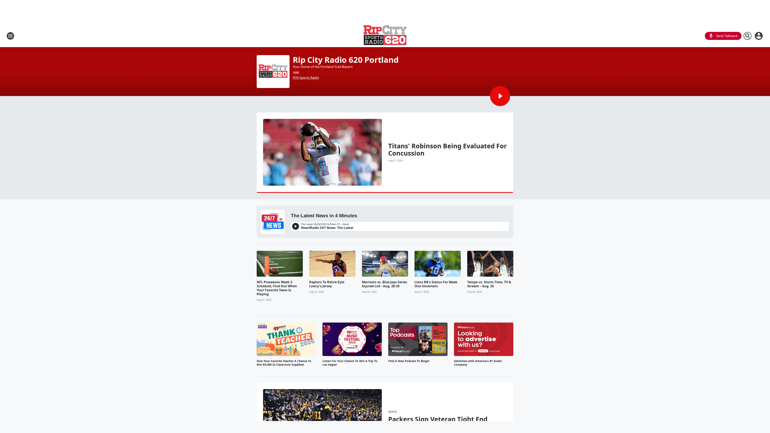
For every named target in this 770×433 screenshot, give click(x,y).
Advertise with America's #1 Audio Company (478, 362)
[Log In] (759, 36)
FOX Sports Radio (306, 77)
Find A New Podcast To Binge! (408, 361)
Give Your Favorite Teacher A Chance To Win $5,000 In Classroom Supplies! (284, 362)
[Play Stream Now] (500, 96)
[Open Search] (748, 36)
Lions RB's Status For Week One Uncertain (435, 284)
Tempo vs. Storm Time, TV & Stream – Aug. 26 (489, 284)
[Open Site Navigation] (10, 36)
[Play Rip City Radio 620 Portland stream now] (273, 71)
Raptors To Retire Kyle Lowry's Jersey (326, 284)
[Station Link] (385, 35)
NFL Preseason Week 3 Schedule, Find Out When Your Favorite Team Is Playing (277, 288)
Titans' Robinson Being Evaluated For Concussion (447, 149)
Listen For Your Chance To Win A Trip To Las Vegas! (349, 362)
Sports (392, 411)
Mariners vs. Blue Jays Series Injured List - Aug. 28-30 (384, 284)
